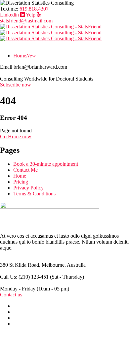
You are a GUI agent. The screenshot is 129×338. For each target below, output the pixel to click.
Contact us (11, 294)
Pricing (20, 182)
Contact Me (25, 170)
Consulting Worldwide (23, 79)
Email (6, 67)
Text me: (9, 9)
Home (19, 176)
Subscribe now (15, 84)
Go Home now (15, 136)
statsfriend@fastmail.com (26, 20)
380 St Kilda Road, (20, 265)
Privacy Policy (28, 187)
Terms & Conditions (34, 193)
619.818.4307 (34, 9)
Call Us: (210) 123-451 (24, 277)
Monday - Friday (17, 288)
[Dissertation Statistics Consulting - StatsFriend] (51, 26)
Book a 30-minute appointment (45, 164)
